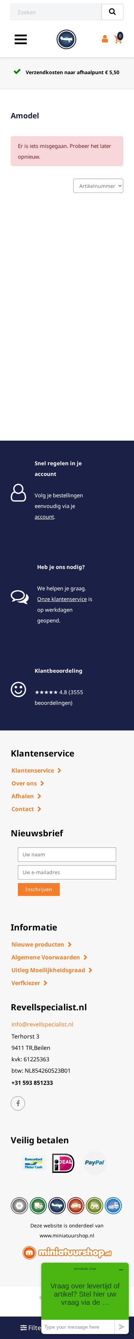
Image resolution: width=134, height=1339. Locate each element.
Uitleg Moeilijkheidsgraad (48, 970)
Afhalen (22, 796)
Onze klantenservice (62, 598)
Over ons (24, 783)
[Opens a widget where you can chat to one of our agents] (85, 1298)
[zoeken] (112, 12)
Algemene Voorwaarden (45, 957)
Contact (22, 809)
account (44, 516)
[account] (106, 39)
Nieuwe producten (37, 944)
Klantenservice (32, 770)
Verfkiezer (25, 983)
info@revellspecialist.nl (42, 1024)
